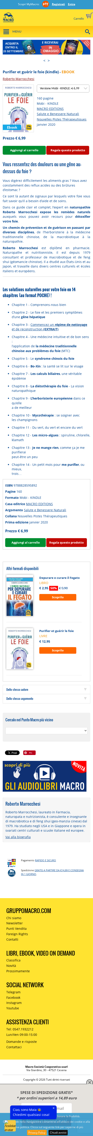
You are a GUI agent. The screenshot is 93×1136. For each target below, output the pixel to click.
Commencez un (58, 324)
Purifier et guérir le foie (56, 631)
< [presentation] (44, 60)
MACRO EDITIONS (50, 108)
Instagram (14, 1003)
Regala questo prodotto (68, 150)
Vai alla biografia (18, 837)
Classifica (13, 960)
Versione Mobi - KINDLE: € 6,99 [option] (60, 88)
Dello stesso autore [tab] (17, 689)
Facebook (13, 997)
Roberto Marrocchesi (18, 79)
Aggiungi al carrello (24, 150)
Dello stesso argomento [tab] (19, 698)
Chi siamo (13, 918)
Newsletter (14, 923)
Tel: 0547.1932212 (19, 1029)
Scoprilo (58, 597)
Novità (11, 965)
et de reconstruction (35, 329)
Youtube (12, 1008)
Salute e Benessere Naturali (58, 114)
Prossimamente (18, 971)
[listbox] (63, 88)
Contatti (12, 939)
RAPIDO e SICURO (45, 860)
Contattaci (14, 1047)
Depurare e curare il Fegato (59, 578)
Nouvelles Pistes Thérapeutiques (61, 119)
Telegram (13, 992)
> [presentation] (49, 60)
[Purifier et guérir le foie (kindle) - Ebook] (18, 108)
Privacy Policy (36, 1132)
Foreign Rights (17, 934)
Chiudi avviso (58, 1132)
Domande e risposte (21, 1041)
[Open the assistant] (10, 1125)
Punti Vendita (16, 928)
